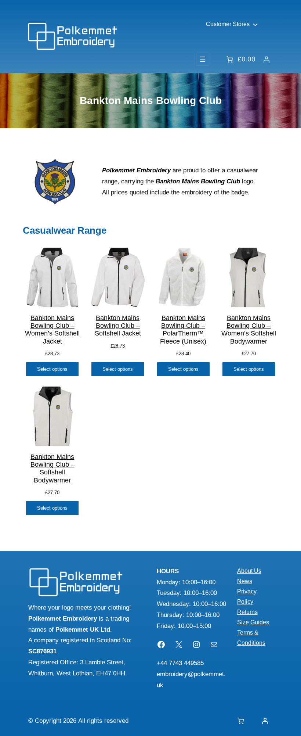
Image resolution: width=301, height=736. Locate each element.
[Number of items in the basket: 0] (241, 721)
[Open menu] (202, 59)
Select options (52, 369)
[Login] (266, 59)
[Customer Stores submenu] (255, 24)
